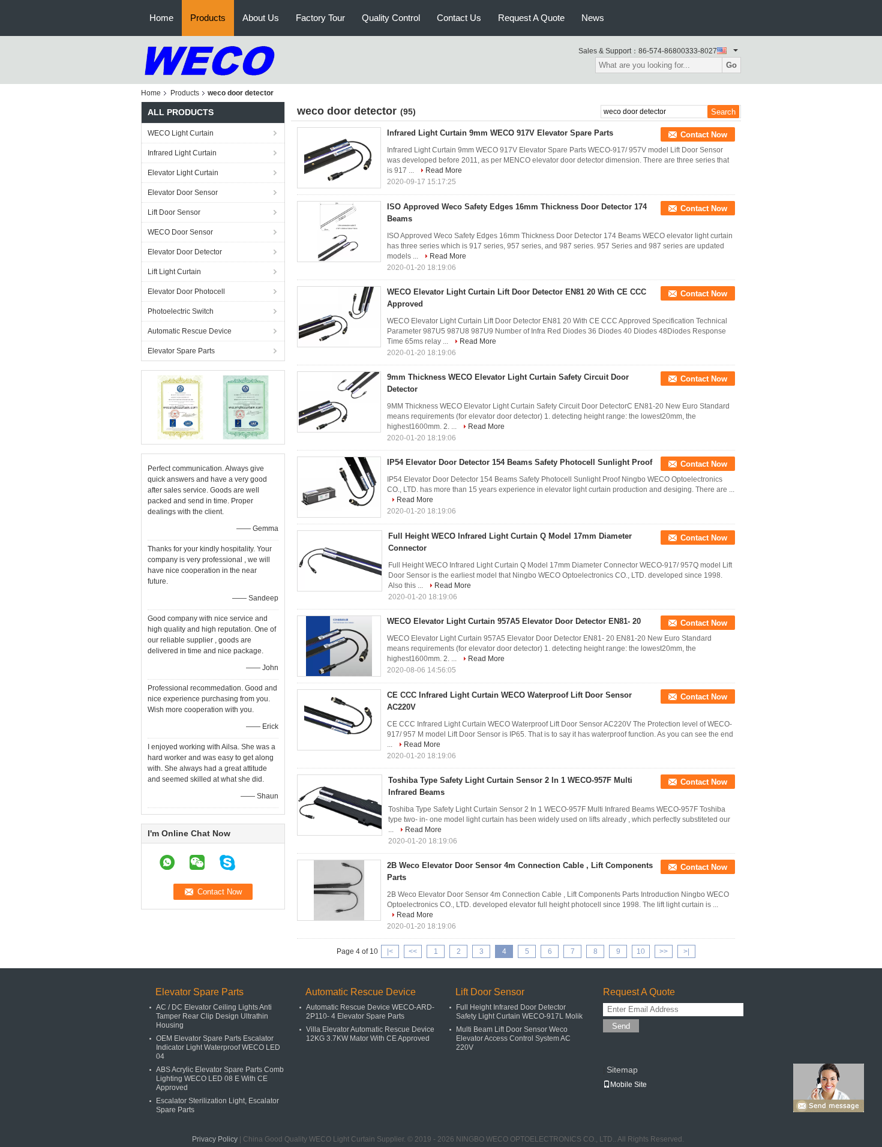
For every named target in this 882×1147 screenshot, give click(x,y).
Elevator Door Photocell (186, 291)
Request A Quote (531, 18)
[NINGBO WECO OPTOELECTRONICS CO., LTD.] (209, 59)
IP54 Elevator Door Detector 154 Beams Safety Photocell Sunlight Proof (519, 462)
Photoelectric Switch (181, 311)
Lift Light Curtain (174, 272)
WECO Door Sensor (180, 232)
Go (731, 65)
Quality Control (391, 18)
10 (641, 951)
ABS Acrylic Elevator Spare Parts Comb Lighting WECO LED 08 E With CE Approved (220, 1078)
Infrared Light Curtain (182, 153)
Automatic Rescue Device (190, 331)
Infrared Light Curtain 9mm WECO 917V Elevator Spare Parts (500, 132)
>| (686, 951)
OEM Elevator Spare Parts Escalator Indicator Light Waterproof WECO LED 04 (218, 1047)
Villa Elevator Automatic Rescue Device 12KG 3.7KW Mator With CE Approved (370, 1034)
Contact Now (703, 134)
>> (663, 951)
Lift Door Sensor (174, 212)
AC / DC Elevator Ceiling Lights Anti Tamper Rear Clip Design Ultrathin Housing (214, 1016)
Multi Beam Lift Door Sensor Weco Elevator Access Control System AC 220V (513, 1038)
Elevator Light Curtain (183, 173)
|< (390, 951)
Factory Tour (320, 18)
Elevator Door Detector (185, 252)
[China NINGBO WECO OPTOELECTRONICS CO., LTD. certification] (180, 407)
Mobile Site (628, 1084)
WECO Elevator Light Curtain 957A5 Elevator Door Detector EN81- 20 (514, 621)
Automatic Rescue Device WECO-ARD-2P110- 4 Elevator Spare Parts (370, 1011)
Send (621, 1026)
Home (161, 18)
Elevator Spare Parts (181, 351)
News (592, 18)
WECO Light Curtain (181, 133)
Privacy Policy (215, 1139)
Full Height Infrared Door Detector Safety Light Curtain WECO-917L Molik (519, 1011)
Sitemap (622, 1069)
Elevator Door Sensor (183, 192)
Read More (443, 170)
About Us (260, 18)
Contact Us (459, 18)
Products (208, 18)
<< (413, 951)
